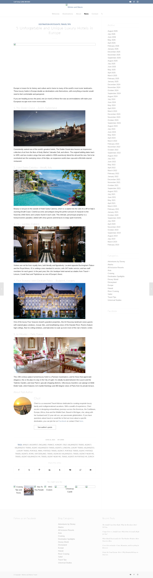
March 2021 (112, 206)
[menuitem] (55, 14)
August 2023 (112, 126)
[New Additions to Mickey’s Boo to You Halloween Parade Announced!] (39, 490)
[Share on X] (29, 470)
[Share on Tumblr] (60, 470)
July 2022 (111, 159)
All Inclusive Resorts (116, 267)
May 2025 (111, 70)
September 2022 (114, 153)
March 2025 (112, 75)
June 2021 (112, 197)
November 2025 (114, 55)
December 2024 (114, 84)
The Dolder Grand (25, 108)
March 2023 (112, 141)
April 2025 (111, 73)
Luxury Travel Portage (27, 451)
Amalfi (26, 445)
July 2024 (111, 99)
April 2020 (111, 224)
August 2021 (112, 191)
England (43, 445)
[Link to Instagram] (137, 2)
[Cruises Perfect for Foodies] (2, 289)
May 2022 (111, 165)
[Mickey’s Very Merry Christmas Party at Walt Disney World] (80, 490)
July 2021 (111, 194)
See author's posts (45, 427)
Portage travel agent (75, 451)
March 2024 (112, 111)
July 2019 (111, 239)
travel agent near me (51, 457)
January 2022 (113, 176)
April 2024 (111, 108)
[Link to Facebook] (134, 2)
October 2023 (113, 120)
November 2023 (114, 117)
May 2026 (111, 40)
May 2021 (111, 200)
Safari (110, 294)
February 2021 (113, 209)
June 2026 (112, 37)
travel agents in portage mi (74, 457)
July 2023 (111, 129)
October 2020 (113, 215)
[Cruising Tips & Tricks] (19, 490)
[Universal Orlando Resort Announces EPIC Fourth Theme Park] (90, 490)
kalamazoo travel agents (50, 448)
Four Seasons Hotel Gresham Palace (34, 281)
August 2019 (112, 236)
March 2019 (112, 242)
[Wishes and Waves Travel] (76, 7)
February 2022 (113, 173)
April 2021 (111, 203)
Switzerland (40, 454)
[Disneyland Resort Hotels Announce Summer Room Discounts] (29, 490)
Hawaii (110, 288)
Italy (65, 445)
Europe (110, 285)
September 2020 (114, 218)
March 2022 (112, 170)
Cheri (62, 439)
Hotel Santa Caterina (27, 167)
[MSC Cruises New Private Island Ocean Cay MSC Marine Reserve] (49, 490)
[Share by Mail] (90, 470)
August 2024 (112, 96)
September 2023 (114, 123)
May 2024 (111, 105)
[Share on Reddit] (80, 470)
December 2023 (114, 114)
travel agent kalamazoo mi (27, 457)
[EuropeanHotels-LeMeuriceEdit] (55, 63)
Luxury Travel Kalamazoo (82, 448)
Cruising (111, 273)
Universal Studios (114, 300)
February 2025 (113, 78)
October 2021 (113, 185)
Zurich (91, 457)
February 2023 (113, 144)
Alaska (110, 264)
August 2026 (112, 31)
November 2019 (114, 227)
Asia (109, 270)
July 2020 (111, 221)
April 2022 (111, 168)
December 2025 (114, 52)
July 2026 (111, 34)
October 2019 (113, 230)
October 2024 (113, 90)
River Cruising (113, 291)
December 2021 (114, 179)
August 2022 (112, 156)
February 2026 (113, 46)
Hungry (58, 445)
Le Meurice (22, 334)
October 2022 (113, 150)
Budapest (34, 445)
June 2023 (112, 132)
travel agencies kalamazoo (59, 454)
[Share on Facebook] (19, 470)
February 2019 (113, 245)
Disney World (113, 279)
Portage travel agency (53, 451)
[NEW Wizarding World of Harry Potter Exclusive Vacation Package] (60, 490)
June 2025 (112, 67)
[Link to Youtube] (130, 2)
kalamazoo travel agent (26, 448)
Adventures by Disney (116, 261)
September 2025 (114, 58)
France (51, 445)
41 (17, 224)
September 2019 (114, 233)
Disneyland (112, 282)
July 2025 (111, 64)
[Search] (101, 14)
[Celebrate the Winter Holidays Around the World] (151, 289)
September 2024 (114, 93)
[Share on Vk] (70, 470)
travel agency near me (83, 454)
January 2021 (113, 212)
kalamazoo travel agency (79, 445)
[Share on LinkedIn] (50, 470)
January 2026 (113, 49)
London (66, 448)
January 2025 (113, 81)
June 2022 (112, 162)
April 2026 (111, 43)
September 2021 (114, 188)
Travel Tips (66, 24)
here (81, 421)
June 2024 (112, 102)
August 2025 (112, 61)
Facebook (62, 421)
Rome (31, 454)
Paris (40, 451)
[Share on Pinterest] (39, 470)
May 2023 (111, 135)
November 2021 (114, 182)
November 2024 (114, 87)
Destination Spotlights (49, 24)
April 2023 (111, 138)
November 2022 (114, 147)
